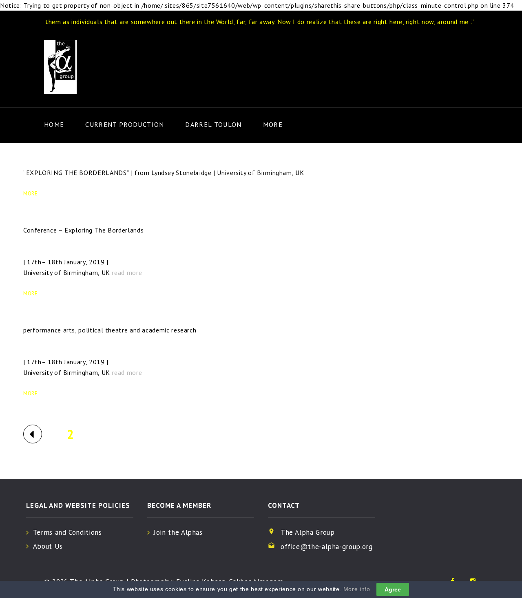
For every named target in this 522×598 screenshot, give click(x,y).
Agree (393, 589)
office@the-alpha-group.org (327, 546)
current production (124, 124)
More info (356, 589)
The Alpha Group (308, 532)
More (273, 124)
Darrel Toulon (213, 124)
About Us (48, 546)
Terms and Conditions (67, 532)
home (54, 124)
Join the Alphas (178, 532)
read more (127, 272)
